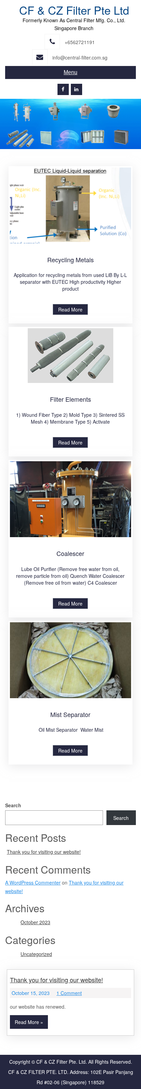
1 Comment (69, 993)
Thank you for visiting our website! (44, 851)
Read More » (29, 1022)
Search (13, 805)
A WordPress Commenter (33, 882)
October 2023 (35, 922)
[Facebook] (63, 89)
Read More (70, 309)
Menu (70, 72)
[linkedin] (76, 89)
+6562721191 (80, 42)
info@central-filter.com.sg (79, 57)
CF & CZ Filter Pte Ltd (74, 10)
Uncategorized (36, 954)
